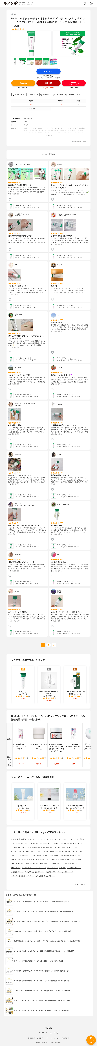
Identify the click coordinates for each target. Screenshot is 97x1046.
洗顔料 (81, 839)
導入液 (29, 839)
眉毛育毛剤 (45, 847)
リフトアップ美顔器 (18, 876)
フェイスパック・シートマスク (70, 855)
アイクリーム (26, 847)
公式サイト (48, 71)
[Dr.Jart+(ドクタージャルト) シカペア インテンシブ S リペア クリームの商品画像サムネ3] (30, 61)
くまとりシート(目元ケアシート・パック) (56, 851)
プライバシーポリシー (52, 1038)
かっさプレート (49, 876)
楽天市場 (48, 83)
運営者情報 (31, 1038)
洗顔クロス (33, 860)
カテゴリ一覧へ (80, 885)
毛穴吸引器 (39, 876)
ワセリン (62, 868)
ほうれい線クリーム (74, 868)
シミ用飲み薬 (23, 855)
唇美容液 (65, 847)
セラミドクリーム (17, 864)
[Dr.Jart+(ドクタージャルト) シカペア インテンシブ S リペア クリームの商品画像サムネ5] (46, 61)
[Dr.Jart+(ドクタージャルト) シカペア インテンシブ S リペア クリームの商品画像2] (73, 43)
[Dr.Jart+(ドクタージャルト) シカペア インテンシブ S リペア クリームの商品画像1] (31, 43)
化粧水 (13, 839)
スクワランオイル (56, 864)
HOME (48, 1027)
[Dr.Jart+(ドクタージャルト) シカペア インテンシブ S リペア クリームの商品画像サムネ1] (14, 61)
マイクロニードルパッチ (19, 860)
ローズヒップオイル (70, 864)
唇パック (14, 851)
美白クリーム (76, 860)
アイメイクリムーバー (19, 843)
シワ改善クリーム (17, 872)
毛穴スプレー (77, 843)
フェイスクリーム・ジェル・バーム (34, 868)
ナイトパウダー (62, 839)
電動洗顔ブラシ (65, 860)
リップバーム (73, 847)
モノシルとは (54, 1033)
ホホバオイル (44, 864)
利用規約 (40, 1038)
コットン (14, 855)
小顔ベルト (30, 876)
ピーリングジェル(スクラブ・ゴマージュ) (57, 843)
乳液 (18, 839)
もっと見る (48, 135)
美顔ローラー (39, 872)
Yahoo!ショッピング (74, 83)
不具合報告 (65, 1038)
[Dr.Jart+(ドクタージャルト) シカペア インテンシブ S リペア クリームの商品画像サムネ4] (38, 61)
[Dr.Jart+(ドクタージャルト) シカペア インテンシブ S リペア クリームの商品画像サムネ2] (22, 61)
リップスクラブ (36, 851)
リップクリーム (24, 851)
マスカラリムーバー (35, 843)
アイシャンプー (55, 847)
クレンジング (73, 839)
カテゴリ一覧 (43, 1033)
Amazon (23, 83)
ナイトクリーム (52, 868)
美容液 (23, 839)
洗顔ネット (42, 860)
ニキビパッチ (53, 855)
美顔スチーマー (51, 872)
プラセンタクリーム (32, 864)
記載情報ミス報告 (79, 141)
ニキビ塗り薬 (29, 872)
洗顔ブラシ (51, 860)
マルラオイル (15, 868)
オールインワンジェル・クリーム (44, 839)
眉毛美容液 (36, 847)
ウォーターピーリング (65, 872)
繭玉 (57, 860)
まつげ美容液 (15, 847)
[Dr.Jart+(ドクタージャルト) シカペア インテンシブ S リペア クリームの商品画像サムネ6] (53, 61)
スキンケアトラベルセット (38, 855)
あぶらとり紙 (77, 851)
